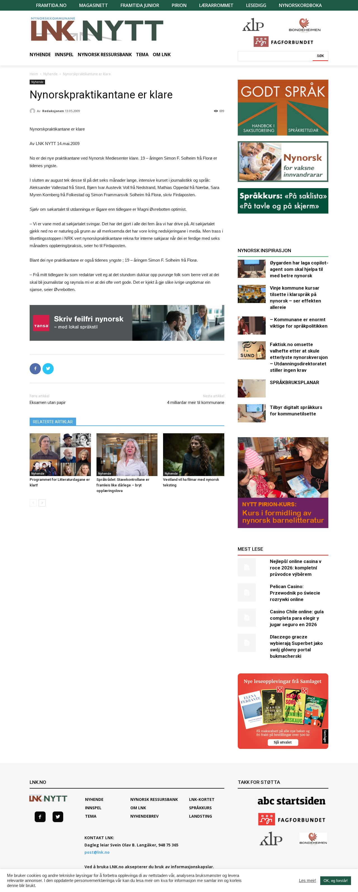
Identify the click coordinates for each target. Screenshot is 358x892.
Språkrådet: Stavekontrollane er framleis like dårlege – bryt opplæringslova (122, 485)
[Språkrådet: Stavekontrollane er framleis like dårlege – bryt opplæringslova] (127, 454)
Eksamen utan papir (48, 402)
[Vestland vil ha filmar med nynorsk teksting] (193, 454)
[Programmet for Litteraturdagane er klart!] (60, 454)
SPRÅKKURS (200, 807)
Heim (34, 74)
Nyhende (50, 74)
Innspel (93, 807)
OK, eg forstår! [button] (336, 881)
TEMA (90, 816)
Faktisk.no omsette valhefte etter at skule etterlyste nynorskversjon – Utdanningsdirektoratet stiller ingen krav (299, 357)
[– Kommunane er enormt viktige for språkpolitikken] (252, 325)
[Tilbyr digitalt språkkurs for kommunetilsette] (252, 413)
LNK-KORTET (202, 799)
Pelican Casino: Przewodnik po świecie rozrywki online (295, 593)
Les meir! (307, 880)
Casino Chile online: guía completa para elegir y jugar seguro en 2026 (297, 618)
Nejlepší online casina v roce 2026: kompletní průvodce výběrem (295, 568)
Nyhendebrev (144, 816)
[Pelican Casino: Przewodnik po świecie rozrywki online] (252, 592)
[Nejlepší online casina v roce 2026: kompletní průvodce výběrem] (252, 567)
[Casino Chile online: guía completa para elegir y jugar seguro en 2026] (252, 618)
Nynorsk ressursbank (154, 799)
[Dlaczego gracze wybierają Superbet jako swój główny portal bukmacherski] (252, 643)
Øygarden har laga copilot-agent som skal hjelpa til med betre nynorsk (299, 269)
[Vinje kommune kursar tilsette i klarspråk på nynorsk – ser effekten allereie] (252, 294)
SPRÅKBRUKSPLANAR (294, 382)
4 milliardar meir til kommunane (195, 402)
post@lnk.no (97, 852)
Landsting (200, 816)
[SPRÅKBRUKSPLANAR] (252, 388)
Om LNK (138, 807)
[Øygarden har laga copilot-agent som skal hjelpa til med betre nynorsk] (252, 269)
